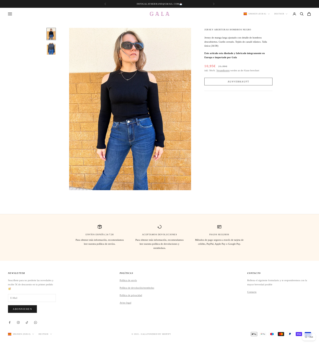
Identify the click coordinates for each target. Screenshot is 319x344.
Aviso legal (125, 302)
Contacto (252, 292)
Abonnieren (22, 309)
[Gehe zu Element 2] (51, 49)
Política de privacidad (131, 295)
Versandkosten (223, 70)
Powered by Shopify (159, 334)
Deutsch (279, 14)
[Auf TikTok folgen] (27, 322)
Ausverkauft (238, 81)
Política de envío (128, 280)
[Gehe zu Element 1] (51, 34)
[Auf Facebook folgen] (9, 322)
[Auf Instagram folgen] (18, 322)
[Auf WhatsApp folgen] (35, 322)
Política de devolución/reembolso (137, 287)
